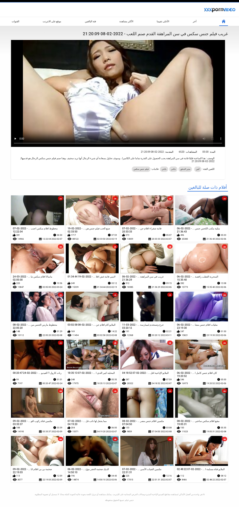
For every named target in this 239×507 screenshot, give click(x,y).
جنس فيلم (129, 500)
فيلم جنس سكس (141, 169)
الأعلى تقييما (163, 21)
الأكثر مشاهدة (126, 21)
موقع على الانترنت (52, 21)
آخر (194, 21)
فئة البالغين (90, 21)
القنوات (15, 21)
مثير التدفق (185, 169)
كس (198, 169)
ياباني (173, 169)
